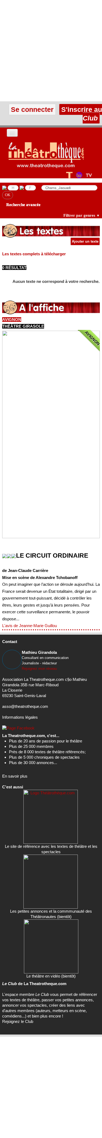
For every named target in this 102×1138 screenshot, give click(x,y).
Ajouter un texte (85, 241)
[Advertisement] (51, 50)
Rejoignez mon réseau (39, 669)
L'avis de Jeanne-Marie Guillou (29, 625)
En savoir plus (14, 776)
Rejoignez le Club (17, 1021)
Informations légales (20, 717)
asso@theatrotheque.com (25, 706)
